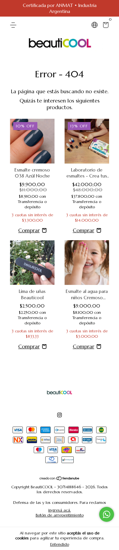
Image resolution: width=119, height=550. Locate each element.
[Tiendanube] (59, 478)
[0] (104, 26)
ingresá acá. (59, 510)
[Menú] (14, 25)
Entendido (59, 544)
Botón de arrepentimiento (60, 515)
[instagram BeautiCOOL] (59, 415)
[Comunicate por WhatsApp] (106, 514)
